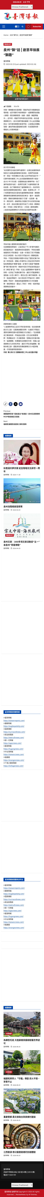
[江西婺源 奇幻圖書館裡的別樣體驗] (22, 1136)
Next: (15, 422)
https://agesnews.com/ (12, 743)
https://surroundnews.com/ (14, 732)
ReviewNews (21, 1194)
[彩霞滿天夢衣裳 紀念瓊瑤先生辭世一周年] (22, 452)
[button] (3, 26)
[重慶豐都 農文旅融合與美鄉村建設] (22, 1101)
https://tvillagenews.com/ (13, 766)
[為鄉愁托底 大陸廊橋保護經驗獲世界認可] (22, 1024)
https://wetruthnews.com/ (14, 737)
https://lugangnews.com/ (13, 749)
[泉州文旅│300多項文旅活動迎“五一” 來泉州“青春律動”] (22, 525)
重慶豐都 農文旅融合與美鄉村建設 (20, 1117)
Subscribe (37, 26)
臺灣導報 (7, 61)
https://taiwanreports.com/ (14, 720)
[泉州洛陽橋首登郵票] (22, 490)
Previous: (22, 414)
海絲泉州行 (7, 44)
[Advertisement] (22, 377)
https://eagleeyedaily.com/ (14, 726)
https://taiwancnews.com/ (14, 754)
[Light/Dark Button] (17, 26)
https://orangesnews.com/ (14, 760)
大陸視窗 (9, 1034)
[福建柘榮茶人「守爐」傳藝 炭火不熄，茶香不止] (22, 1062)
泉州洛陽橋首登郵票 (13, 506)
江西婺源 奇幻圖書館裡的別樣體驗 (20, 1152)
